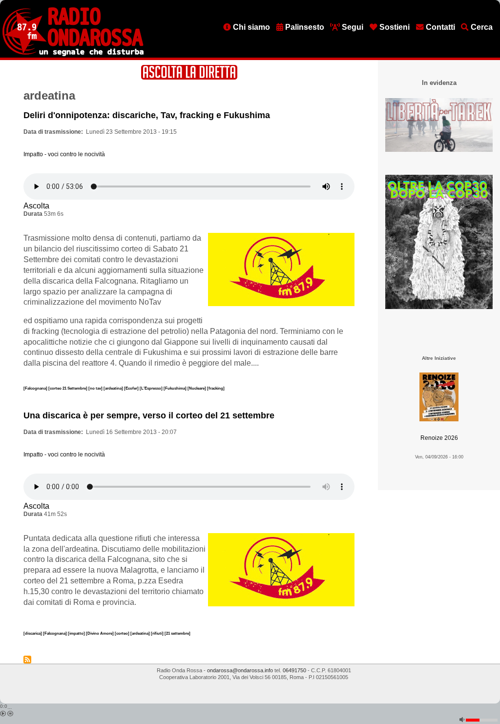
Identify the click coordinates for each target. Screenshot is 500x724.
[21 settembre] (177, 633)
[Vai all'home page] (73, 54)
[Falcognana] (35, 388)
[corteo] (122, 633)
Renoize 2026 (439, 437)
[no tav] (96, 388)
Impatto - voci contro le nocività (64, 154)
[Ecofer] (132, 388)
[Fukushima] (176, 388)
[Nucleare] (197, 388)
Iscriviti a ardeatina (27, 659)
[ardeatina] (114, 388)
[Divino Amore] (100, 633)
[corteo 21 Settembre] (68, 388)
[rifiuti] (158, 633)
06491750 (294, 670)
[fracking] (216, 388)
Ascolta (36, 206)
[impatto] (77, 633)
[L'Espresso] (152, 388)
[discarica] (33, 633)
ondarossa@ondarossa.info (240, 670)
